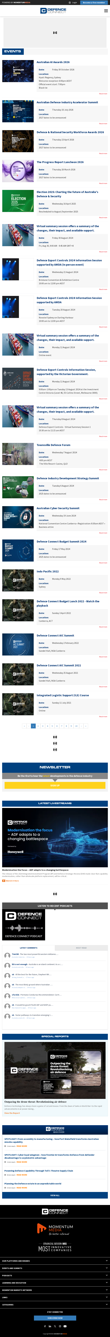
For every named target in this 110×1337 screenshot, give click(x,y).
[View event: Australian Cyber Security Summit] (18, 517)
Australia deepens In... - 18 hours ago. (24, 987)
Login (74, 2)
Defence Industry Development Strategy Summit (68, 478)
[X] (55, 1326)
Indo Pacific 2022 (48, 571)
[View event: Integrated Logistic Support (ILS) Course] (18, 704)
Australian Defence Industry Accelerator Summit (67, 102)
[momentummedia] (55, 1229)
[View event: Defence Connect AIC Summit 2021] (18, 674)
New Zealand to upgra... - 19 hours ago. (24, 1008)
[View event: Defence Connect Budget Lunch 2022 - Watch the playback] (18, 610)
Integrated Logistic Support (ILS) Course (63, 695)
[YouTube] (65, 1326)
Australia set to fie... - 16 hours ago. (23, 967)
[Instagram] (60, 1326)
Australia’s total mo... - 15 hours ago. (23, 957)
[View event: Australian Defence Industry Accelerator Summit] (18, 111)
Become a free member (94, 2)
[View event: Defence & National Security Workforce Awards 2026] (18, 141)
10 (76, 726)
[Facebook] (45, 1326)
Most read (81, 948)
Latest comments (28, 948)
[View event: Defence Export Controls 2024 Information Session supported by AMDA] (18, 307)
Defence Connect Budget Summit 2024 (61, 541)
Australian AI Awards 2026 (53, 62)
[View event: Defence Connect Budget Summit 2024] (18, 550)
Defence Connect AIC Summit (55, 635)
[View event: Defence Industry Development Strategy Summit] (18, 487)
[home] (53, 11)
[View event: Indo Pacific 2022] (18, 580)
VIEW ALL (55, 1195)
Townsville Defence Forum (53, 445)
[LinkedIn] (50, 1326)
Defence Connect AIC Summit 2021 (59, 665)
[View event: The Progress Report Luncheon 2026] (18, 171)
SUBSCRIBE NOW (55, 1318)
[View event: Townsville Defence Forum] (18, 454)
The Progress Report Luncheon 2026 (60, 162)
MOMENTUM (22, 2)
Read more (103, 94)
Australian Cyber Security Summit (58, 508)
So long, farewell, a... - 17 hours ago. (23, 977)
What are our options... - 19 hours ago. (24, 998)
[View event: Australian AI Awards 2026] (18, 71)
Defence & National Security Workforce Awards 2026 (70, 132)
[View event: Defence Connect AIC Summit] (18, 644)
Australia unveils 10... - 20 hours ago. (23, 1018)
